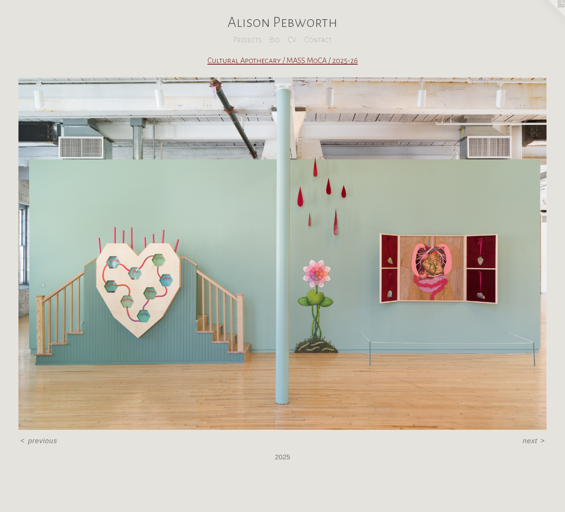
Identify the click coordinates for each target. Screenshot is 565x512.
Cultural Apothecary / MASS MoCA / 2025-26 (283, 60)
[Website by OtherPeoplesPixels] (549, 15)
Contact (318, 40)
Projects (247, 40)
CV (292, 40)
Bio (274, 40)
